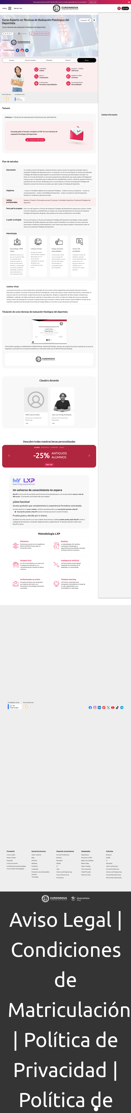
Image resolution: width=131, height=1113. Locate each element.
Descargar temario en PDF (36, 564)
